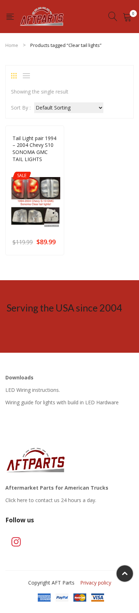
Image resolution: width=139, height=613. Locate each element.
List (28, 75)
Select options (53, 241)
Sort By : (21, 107)
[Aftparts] (42, 15)
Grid (16, 75)
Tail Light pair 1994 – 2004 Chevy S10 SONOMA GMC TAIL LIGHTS (34, 149)
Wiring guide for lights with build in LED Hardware (62, 402)
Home (11, 45)
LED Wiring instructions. (32, 390)
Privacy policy (95, 582)
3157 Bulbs (24, 169)
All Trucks (51, 169)
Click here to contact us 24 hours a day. (50, 500)
